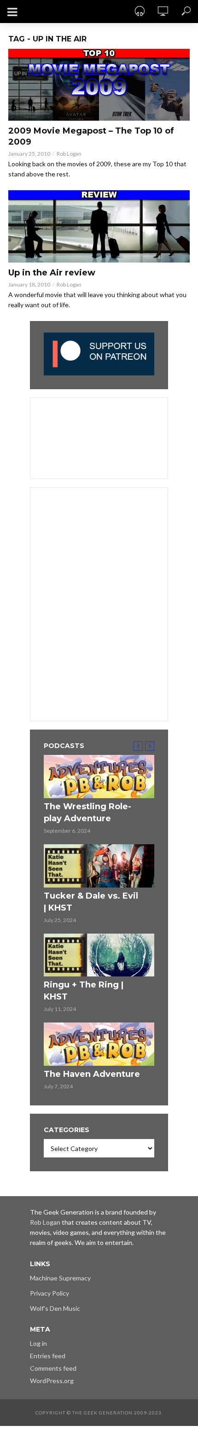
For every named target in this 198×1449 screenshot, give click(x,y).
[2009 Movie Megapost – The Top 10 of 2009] (99, 85)
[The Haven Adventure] (99, 1044)
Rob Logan (69, 153)
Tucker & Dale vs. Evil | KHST (91, 902)
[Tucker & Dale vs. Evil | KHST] (99, 866)
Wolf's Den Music (55, 1308)
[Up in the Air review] (99, 226)
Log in (38, 1343)
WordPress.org (52, 1381)
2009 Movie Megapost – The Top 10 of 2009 (91, 136)
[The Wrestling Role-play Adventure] (99, 776)
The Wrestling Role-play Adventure (87, 812)
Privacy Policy (49, 1293)
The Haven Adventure (92, 1074)
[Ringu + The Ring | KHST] (99, 955)
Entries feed (47, 1356)
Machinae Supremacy (60, 1278)
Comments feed (53, 1368)
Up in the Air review (51, 273)
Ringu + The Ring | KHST (83, 991)
